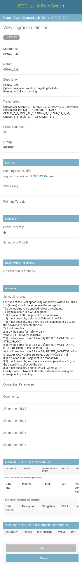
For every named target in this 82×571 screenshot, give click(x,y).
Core (17, 17)
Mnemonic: (10, 48)
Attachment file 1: (15, 408)
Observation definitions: (19, 271)
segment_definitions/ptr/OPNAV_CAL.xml (28, 176)
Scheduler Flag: (13, 227)
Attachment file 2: (15, 420)
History (11, 37)
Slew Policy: (11, 186)
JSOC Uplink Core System (41, 6)
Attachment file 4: (15, 445)
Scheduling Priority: (16, 242)
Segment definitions (35, 17)
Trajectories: (11, 101)
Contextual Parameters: (19, 384)
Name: (7, 64)
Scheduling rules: (14, 296)
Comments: (11, 396)
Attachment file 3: (15, 432)
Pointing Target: (14, 201)
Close (41, 548)
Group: (7, 142)
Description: (11, 79)
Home (7, 17)
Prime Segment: (13, 126)
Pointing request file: (17, 171)
